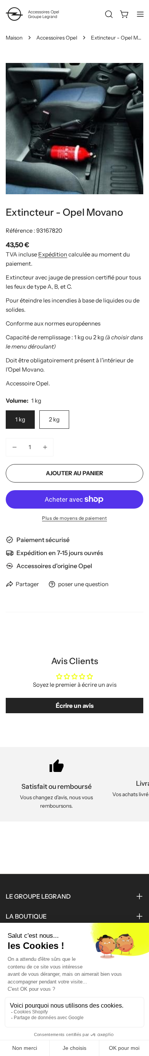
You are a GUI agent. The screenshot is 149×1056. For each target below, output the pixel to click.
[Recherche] (109, 14)
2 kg (54, 419)
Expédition (52, 254)
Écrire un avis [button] (75, 705)
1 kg (20, 419)
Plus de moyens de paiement (74, 518)
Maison (14, 38)
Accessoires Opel (56, 38)
